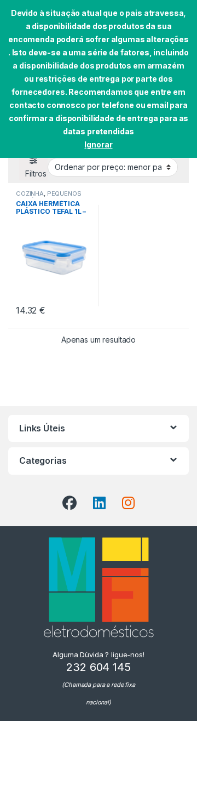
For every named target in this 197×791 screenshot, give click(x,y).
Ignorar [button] (98, 144)
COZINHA (30, 193)
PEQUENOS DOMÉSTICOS (49, 197)
